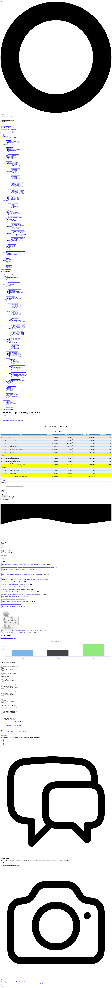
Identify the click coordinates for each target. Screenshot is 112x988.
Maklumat (8, 247)
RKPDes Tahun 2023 (15, 168)
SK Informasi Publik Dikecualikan (18, 232)
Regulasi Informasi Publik (16, 227)
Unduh (7, 258)
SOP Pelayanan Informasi (16, 224)
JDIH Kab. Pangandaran (11, 256)
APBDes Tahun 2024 (15, 177)
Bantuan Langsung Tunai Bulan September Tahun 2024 (12, 584)
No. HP (2, 494)
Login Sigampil (9, 267)
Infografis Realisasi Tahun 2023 (17, 193)
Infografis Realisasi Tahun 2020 (17, 190)
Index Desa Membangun (13, 203)
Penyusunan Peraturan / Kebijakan (18, 231)
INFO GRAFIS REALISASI (7, 409)
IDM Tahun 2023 (14, 206)
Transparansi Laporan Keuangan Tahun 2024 (10, 581)
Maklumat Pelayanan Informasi (17, 225)
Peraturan (10, 226)
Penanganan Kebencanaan (13, 154)
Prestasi (7, 242)
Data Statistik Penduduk (11, 211)
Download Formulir (15, 239)
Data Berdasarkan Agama (13, 216)
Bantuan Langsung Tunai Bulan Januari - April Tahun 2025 (13, 596)
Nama (2, 491)
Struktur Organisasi (12, 157)
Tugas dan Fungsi (9, 147)
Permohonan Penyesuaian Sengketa (18, 237)
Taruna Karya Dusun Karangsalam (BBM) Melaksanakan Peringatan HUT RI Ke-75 (18, 609)
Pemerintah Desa (9, 156)
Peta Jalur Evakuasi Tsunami (14, 141)
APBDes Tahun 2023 (15, 176)
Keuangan (8, 179)
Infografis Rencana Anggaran (14, 180)
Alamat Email (3, 493)
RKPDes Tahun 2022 (15, 166)
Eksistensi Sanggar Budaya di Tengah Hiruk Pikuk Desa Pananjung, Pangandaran (17, 569)
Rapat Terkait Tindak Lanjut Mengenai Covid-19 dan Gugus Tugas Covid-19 (16, 601)
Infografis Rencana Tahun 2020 (17, 182)
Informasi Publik (9, 248)
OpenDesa (52, 983)
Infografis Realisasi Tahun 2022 (17, 192)
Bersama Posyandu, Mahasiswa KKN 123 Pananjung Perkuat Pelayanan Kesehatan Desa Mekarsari (21, 579)
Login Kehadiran (9, 262)
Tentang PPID (11, 219)
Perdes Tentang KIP (15, 228)
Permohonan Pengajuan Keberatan (18, 235)
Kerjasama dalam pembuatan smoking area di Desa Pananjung (13, 599)
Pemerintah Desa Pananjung (14, 158)
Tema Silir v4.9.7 (58, 983)
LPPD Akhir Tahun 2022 (13, 198)
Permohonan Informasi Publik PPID (18, 234)
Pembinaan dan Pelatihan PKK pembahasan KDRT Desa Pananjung (15, 632)
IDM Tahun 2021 (14, 204)
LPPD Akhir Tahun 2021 (13, 197)
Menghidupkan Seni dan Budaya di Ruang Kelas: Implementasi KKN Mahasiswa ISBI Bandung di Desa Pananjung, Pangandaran (27, 567)
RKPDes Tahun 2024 (15, 169)
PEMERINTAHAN (7, 144)
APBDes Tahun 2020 (15, 172)
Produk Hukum (9, 249)
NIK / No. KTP (4, 542)
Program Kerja (9, 148)
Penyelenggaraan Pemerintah (14, 149)
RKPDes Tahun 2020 (15, 164)
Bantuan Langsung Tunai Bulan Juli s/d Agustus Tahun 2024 (13, 589)
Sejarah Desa (8, 138)
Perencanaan (8, 161)
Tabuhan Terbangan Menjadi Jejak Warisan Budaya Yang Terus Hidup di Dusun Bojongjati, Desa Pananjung (23, 564)
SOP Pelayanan (9, 253)
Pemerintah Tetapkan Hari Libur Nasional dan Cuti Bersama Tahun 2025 (16, 591)
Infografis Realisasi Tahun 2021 (17, 191)
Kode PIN (3, 543)
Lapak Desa (8, 259)
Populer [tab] (4, 559)
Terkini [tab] (4, 558)
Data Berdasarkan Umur (13, 212)
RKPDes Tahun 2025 (15, 170)
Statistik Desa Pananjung (9, 638)
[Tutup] (1, 730)
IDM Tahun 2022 (14, 205)
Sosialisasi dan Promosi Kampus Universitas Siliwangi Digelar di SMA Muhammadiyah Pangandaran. (21, 574)
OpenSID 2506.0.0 (45, 983)
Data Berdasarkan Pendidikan (14, 213)
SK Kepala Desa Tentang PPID (17, 230)
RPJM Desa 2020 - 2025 (13, 162)
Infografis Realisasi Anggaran (14, 189)
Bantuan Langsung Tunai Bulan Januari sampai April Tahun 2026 (14, 572)
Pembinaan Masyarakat (13, 151)
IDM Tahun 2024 (14, 207)
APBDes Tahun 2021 (15, 173)
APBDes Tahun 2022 (15, 175)
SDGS (9, 210)
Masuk (2, 545)
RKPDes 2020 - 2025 (12, 163)
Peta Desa (8, 140)
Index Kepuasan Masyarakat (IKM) (15, 240)
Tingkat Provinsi (11, 245)
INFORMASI (6, 200)
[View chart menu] (110, 641)
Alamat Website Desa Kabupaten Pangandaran (15, 251)
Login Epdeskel (9, 266)
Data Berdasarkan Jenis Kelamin (15, 217)
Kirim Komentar (4, 499)
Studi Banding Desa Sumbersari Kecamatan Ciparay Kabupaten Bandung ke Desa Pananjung (20, 594)
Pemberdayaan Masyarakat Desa (15, 152)
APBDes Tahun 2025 (15, 178)
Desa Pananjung (37, 983)
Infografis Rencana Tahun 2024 (17, 186)
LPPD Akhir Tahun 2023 (13, 199)
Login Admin (8, 261)
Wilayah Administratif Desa (11, 137)
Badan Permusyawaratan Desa (12, 155)
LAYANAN (5, 252)
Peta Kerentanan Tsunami (13, 142)
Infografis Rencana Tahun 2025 (17, 187)
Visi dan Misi (8, 145)
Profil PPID (13, 220)
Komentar (3, 490)
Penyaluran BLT (9, 241)
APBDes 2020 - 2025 (12, 171)
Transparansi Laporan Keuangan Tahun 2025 (10, 606)
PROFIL (5, 136)
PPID (7, 218)
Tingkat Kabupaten (12, 244)
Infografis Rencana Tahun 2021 (17, 183)
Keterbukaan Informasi (15, 223)
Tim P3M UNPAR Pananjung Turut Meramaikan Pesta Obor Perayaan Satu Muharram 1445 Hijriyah (21, 630)
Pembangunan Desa (12, 150)
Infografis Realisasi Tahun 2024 (17, 195)
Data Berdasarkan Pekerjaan (14, 214)
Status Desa (8, 202)
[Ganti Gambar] (12, 496)
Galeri (7, 143)
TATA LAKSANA (7, 159)
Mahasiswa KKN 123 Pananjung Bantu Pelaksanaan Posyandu (13, 576)
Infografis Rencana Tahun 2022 (17, 184)
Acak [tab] (4, 561)
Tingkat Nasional (11, 246)
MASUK (5, 260)
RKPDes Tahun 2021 (15, 165)
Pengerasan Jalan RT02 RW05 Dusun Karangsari (11, 604)
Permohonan (10, 233)
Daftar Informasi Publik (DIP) (17, 238)
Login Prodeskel (9, 265)
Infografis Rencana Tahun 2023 (17, 185)
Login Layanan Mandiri (10, 263)
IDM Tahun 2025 (14, 209)
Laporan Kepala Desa (10, 196)
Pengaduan (8, 255)
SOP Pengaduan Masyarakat (11, 254)
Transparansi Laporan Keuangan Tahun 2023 (10, 586)
